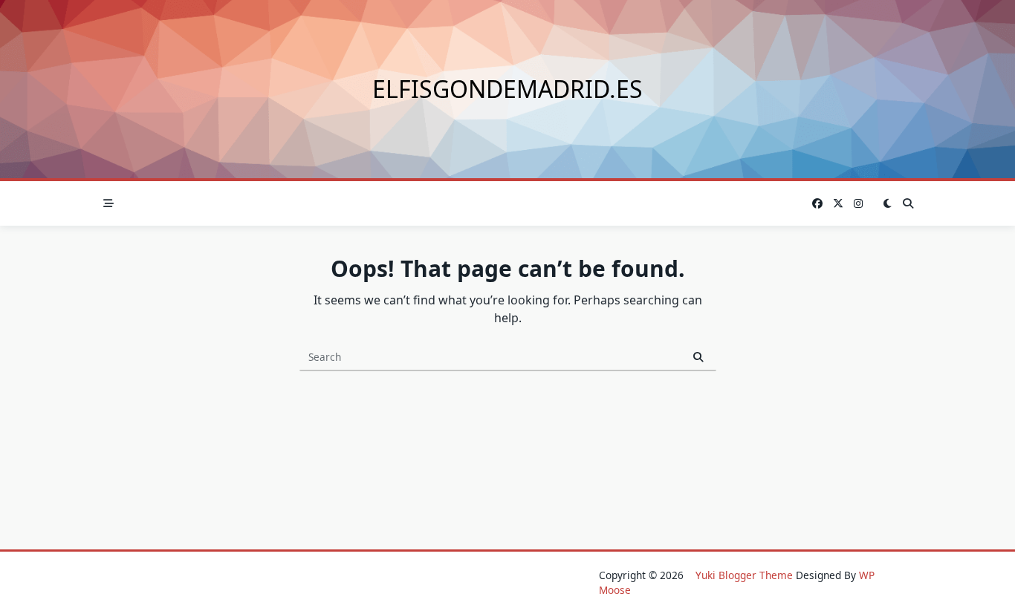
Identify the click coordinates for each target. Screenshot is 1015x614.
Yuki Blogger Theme (744, 575)
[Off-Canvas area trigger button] (108, 203)
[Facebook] (817, 203)
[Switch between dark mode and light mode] (887, 203)
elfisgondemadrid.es (507, 89)
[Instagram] (858, 203)
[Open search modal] (908, 203)
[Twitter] (838, 203)
